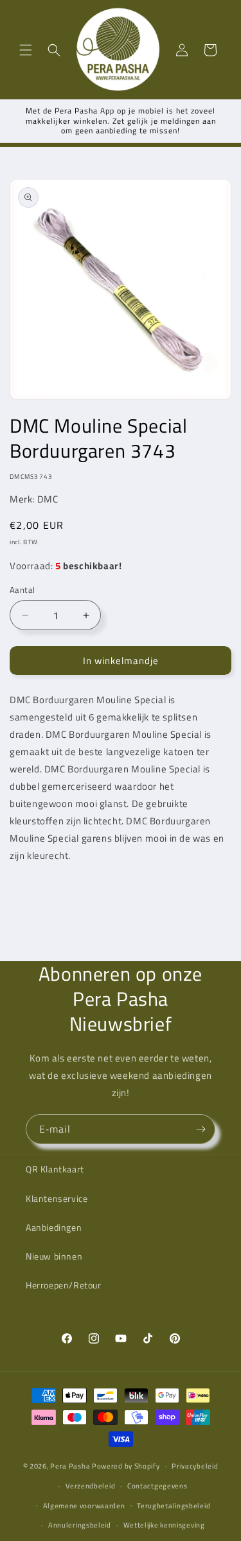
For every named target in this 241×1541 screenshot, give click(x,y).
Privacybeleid (195, 1466)
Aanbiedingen (54, 1227)
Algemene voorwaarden (84, 1506)
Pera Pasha (70, 1466)
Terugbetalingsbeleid (173, 1506)
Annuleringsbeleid (79, 1525)
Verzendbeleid (90, 1486)
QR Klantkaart (55, 1169)
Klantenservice (56, 1198)
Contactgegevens (157, 1486)
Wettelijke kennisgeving (164, 1525)
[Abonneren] (200, 1129)
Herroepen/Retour (64, 1285)
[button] (26, 50)
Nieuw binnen (54, 1256)
